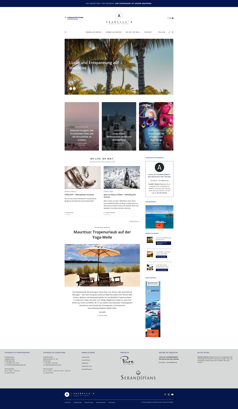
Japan (86, 127)
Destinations (79, 127)
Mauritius (107, 227)
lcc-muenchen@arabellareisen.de (15, 365)
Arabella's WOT (75, 72)
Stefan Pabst (70, 212)
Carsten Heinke (82, 143)
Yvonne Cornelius (110, 212)
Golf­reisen (85, 363)
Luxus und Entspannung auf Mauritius (163, 238)
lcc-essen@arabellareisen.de (52, 365)
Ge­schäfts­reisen (87, 369)
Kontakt (68, 402)
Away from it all (86, 366)
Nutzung (111, 402)
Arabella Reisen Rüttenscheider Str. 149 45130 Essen (50, 359)
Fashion (67, 191)
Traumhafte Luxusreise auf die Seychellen (163, 253)
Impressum (78, 402)
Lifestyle (73, 191)
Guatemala (160, 130)
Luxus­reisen (85, 357)
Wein (111, 191)
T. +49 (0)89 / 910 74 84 (12, 363)
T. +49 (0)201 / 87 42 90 (50, 363)
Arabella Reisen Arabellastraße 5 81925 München (10, 359)
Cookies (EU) (88, 402)
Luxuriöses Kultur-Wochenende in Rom (162, 266)
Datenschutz (101, 402)
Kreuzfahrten (86, 360)
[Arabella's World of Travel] (119, 18)
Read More (102, 312)
